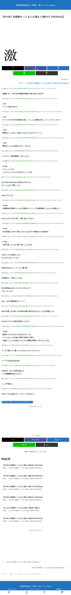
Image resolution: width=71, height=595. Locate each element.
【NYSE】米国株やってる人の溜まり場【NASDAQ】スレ (18, 402)
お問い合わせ (12, 589)
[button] (47, 73)
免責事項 (58, 589)
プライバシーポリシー (35, 589)
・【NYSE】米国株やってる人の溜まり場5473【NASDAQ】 (47, 83)
